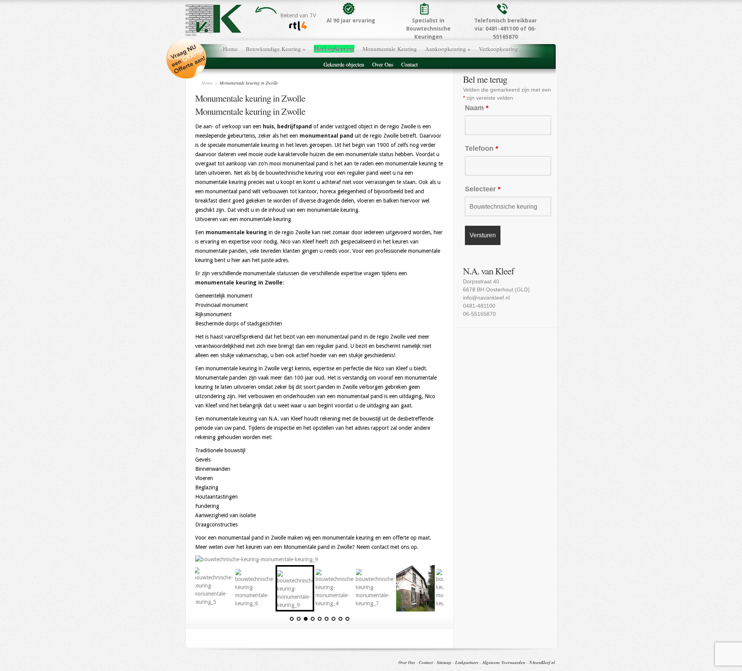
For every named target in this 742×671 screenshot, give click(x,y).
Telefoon (481, 148)
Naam (476, 108)
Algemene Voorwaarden (503, 662)
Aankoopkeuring (448, 49)
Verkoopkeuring (498, 49)
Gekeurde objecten (343, 64)
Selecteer (482, 189)
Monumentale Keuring (389, 49)
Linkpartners (466, 662)
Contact (409, 64)
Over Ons (382, 64)
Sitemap (444, 662)
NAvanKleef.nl (542, 662)
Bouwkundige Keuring (276, 49)
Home (230, 49)
